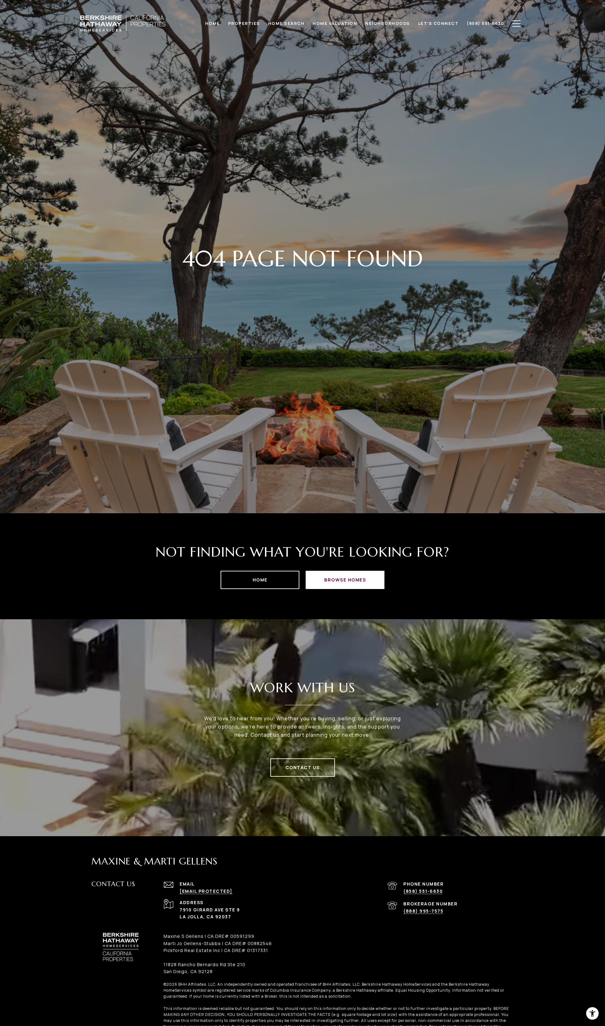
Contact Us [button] (302, 767)
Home (260, 580)
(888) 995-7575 (423, 911)
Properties (244, 23)
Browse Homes (345, 580)
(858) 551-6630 (423, 891)
